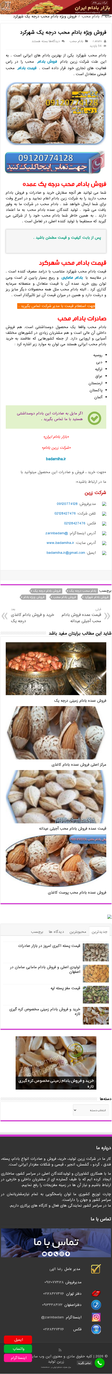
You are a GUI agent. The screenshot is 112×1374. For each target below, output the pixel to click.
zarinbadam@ (52, 1317)
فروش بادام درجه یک (46, 591)
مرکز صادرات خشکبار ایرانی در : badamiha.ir (56, 1367)
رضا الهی (56, 1269)
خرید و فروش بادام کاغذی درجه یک (32, 615)
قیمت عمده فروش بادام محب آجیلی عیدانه (81, 615)
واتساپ (18, 1349)
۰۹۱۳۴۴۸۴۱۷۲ (53, 1305)
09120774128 (67, 504)
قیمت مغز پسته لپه (65, 988)
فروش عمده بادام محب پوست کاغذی (77, 892)
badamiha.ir (56, 459)
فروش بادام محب (64, 597)
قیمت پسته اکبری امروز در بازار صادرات (49, 946)
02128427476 (65, 513)
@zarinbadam (56, 533)
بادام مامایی (72, 277)
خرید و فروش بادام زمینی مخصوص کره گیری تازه (44, 1011)
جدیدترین (99, 932)
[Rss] (60, 1350)
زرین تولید (56, 1361)
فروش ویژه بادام (33, 597)
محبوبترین (78, 932)
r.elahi (97, 41)
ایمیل (18, 1340)
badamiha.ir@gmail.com (66, 553)
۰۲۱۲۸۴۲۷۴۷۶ (53, 1294)
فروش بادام (47, 61)
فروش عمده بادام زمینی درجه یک (80, 701)
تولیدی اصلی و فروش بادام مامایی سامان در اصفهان (45, 969)
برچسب (37, 932)
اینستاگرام (19, 1358)
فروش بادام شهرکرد (96, 597)
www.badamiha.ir (60, 543)
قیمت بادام (26, 68)
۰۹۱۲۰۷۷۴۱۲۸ (54, 1282)
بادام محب (90, 16)
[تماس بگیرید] (100, 1363)
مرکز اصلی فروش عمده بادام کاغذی (79, 764)
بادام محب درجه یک (82, 591)
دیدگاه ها (56, 932)
